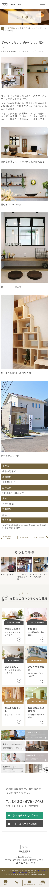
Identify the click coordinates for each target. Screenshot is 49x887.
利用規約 (24, 872)
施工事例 (11, 28)
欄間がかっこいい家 (9, 537)
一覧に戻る (24, 538)
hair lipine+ (39, 538)
